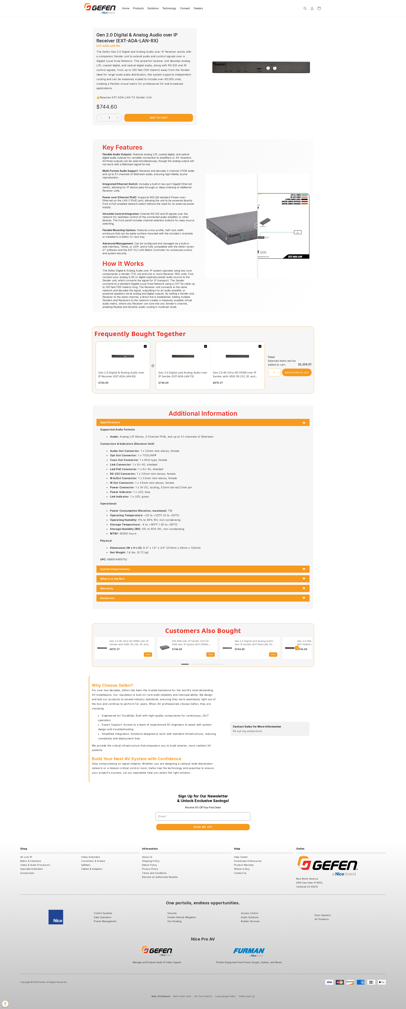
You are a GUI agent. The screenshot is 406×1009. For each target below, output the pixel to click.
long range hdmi (225, 996)
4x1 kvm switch (203, 996)
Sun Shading (174, 921)
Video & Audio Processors (35, 865)
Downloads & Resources (248, 861)
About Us (147, 857)
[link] (122, 356)
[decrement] (101, 117)
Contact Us (240, 873)
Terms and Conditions (154, 873)
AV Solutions (322, 919)
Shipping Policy (151, 861)
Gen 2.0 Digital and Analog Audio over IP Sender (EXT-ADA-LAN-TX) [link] (182, 374)
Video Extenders (90, 857)
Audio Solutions (250, 917)
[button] (305, 8)
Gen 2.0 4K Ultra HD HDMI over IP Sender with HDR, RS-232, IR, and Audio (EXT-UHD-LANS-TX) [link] (234, 374)
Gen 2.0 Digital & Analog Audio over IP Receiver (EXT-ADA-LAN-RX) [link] (121, 374)
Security (172, 913)
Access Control (249, 913)
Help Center (241, 857)
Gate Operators (102, 917)
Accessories (27, 873)
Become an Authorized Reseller (160, 877)
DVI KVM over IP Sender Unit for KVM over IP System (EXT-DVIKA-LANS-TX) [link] (190, 642)
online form (254, 731)
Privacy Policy (150, 869)
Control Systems (103, 913)
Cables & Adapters (91, 869)
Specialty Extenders (31, 869)
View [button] (148, 654)
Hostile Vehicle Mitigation (181, 917)
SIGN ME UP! (203, 827)
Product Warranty (244, 865)
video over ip (247, 996)
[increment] (117, 117)
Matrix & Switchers (30, 861)
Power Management (105, 921)
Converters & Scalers (93, 861)
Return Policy (149, 865)
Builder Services (250, 921)
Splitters (85, 865)
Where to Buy (242, 869)
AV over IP (26, 857)
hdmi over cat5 (182, 996)
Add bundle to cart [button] (297, 372)
